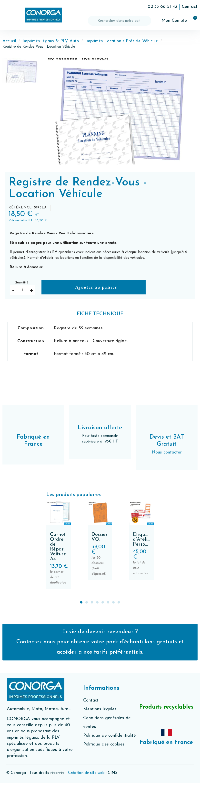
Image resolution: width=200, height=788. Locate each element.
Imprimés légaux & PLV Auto (50, 41)
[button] (7, 15)
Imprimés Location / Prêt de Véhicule (121, 41)
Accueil (9, 41)
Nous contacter (167, 452)
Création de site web (86, 773)
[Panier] (193, 21)
